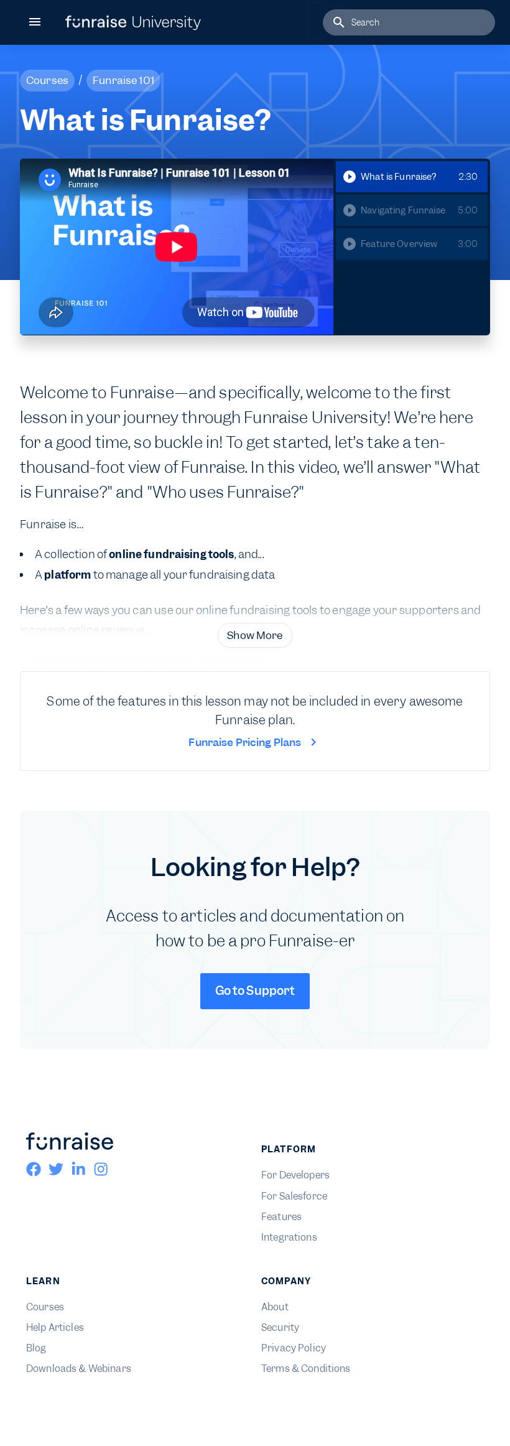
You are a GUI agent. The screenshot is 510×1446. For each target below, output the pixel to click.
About (275, 1307)
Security (280, 1328)
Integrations (289, 1237)
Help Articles (55, 1328)
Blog (36, 1348)
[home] (133, 22)
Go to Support (255, 991)
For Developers (295, 1175)
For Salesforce (294, 1196)
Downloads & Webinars (78, 1369)
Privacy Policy (293, 1348)
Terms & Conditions (306, 1369)
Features (281, 1217)
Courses (45, 1307)
